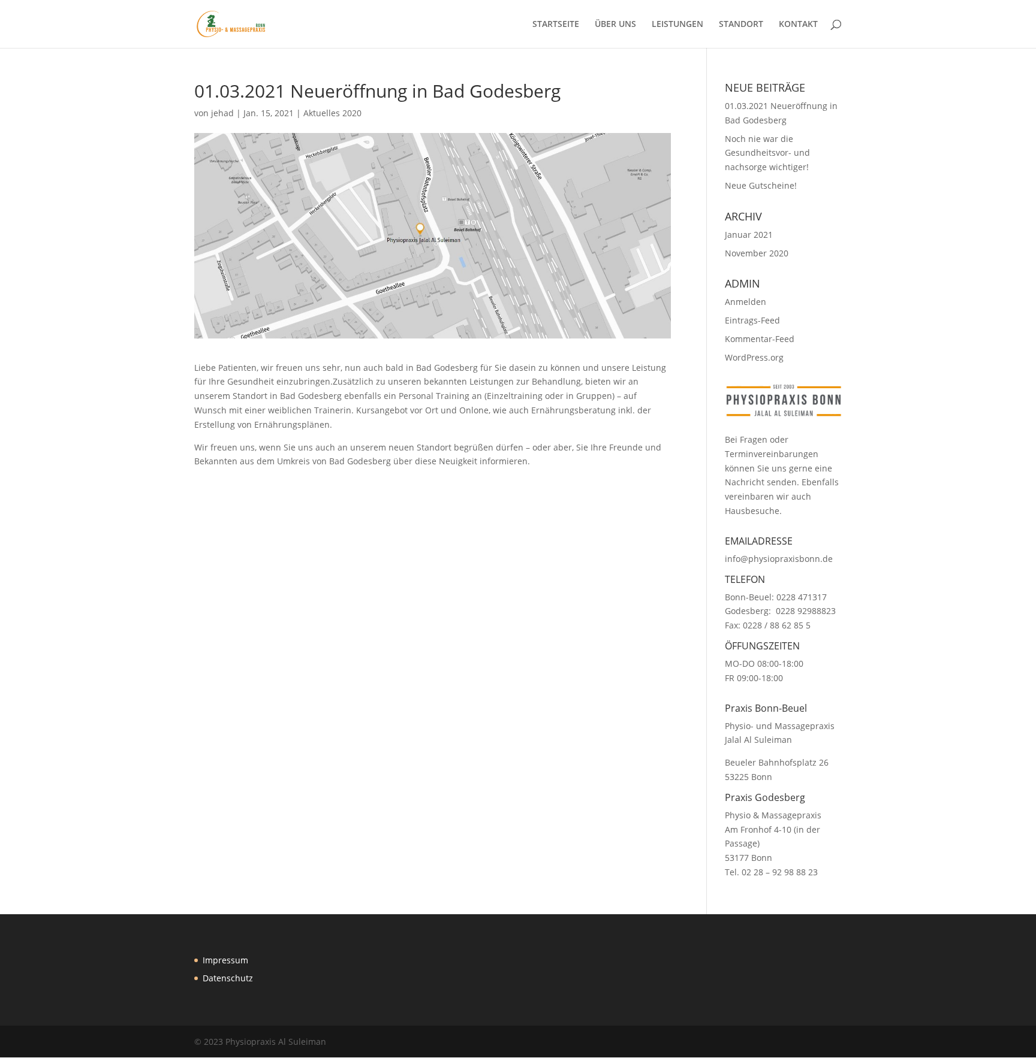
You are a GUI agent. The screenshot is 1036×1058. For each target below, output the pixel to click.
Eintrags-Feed (752, 320)
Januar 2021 (749, 234)
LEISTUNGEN (677, 24)
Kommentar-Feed (759, 338)
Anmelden (745, 301)
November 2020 (756, 253)
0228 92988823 (806, 610)
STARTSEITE (555, 24)
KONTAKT (798, 24)
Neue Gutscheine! (761, 185)
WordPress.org (754, 357)
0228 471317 (801, 597)
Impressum (225, 960)
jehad (222, 113)
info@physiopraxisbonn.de (779, 558)
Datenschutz (228, 978)
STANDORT (741, 24)
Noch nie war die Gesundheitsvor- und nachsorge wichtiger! (767, 153)
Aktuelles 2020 (332, 113)
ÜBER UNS (615, 24)
